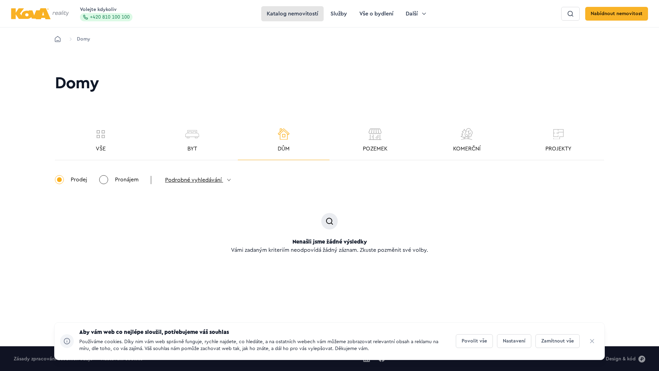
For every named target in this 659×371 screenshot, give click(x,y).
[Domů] (58, 39)
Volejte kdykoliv (105, 13)
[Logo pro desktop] (40, 14)
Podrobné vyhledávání (194, 180)
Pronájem (127, 179)
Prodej (79, 179)
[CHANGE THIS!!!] (592, 341)
